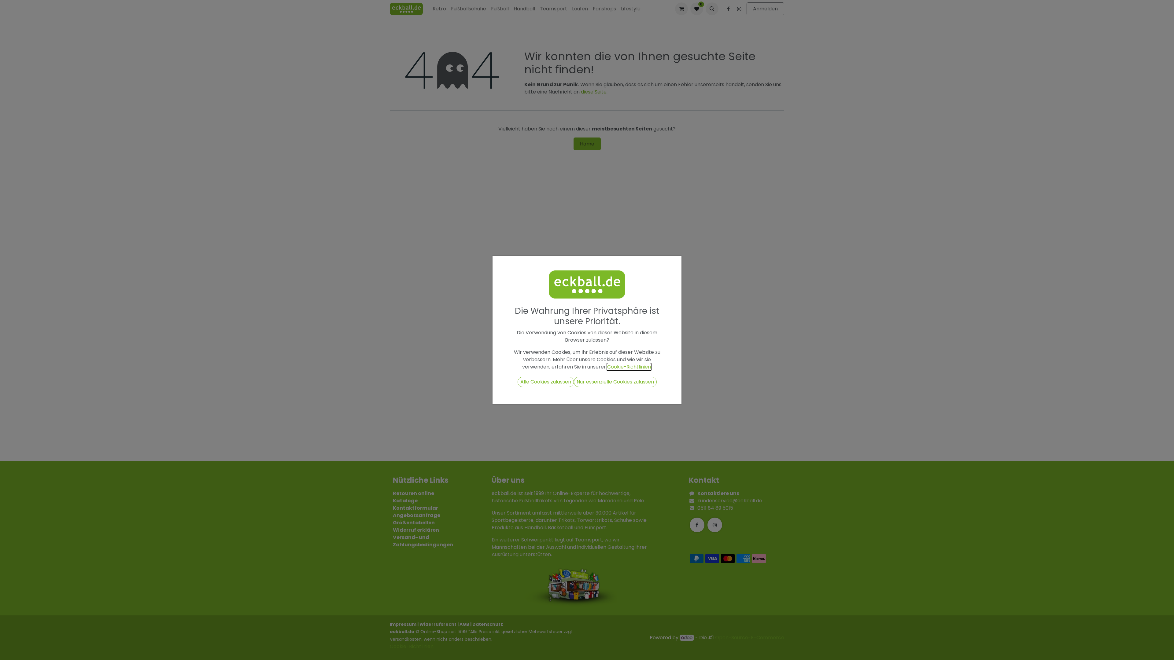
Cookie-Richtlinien (629, 366)
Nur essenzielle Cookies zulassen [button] (615, 381)
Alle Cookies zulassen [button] (545, 381)
